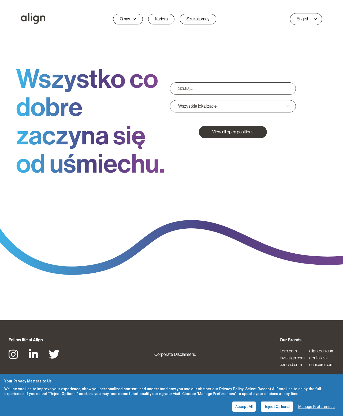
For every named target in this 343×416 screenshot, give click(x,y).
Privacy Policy (231, 389)
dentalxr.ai (318, 357)
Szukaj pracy (198, 18)
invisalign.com (292, 357)
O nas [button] (125, 18)
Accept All (244, 406)
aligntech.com (321, 350)
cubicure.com (321, 364)
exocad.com (291, 364)
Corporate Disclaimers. (175, 354)
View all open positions (232, 131)
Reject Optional (277, 406)
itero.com (288, 350)
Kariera (161, 18)
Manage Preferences (316, 406)
